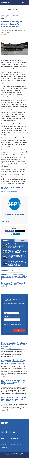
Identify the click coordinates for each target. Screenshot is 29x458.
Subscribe (4, 444)
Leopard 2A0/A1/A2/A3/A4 (9, 191)
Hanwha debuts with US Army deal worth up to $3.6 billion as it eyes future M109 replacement (14, 345)
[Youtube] (14, 432)
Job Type (7, 316)
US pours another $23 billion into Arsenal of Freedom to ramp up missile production (13, 361)
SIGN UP (19, 330)
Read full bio (5, 221)
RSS (2, 34)
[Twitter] (10, 432)
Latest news (4, 442)
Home (2, 15)
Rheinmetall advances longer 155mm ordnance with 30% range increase (13, 382)
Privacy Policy (6, 324)
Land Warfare (13, 15)
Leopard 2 (13, 93)
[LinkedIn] (2, 432)
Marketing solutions (16, 444)
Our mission (14, 442)
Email (6, 309)
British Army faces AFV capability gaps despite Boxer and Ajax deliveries (13, 284)
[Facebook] (6, 432)
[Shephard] (7, 2)
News (7, 15)
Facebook (11, 230)
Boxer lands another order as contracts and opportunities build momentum (13, 399)
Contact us (4, 447)
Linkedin (16, 233)
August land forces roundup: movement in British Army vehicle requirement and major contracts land (14, 277)
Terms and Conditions (9, 453)
